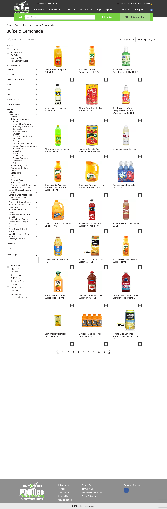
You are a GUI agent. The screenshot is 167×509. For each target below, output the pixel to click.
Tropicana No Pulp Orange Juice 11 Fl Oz (125, 260)
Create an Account (134, 3)
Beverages (28, 25)
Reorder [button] (108, 17)
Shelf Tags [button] (12, 255)
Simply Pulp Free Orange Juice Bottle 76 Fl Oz (56, 296)
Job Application (64, 500)
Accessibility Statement (93, 492)
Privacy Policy (88, 485)
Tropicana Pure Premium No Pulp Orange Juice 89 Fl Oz (91, 186)
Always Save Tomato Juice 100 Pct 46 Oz (91, 109)
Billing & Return (89, 496)
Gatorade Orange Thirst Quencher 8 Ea (90, 335)
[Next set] (109, 352)
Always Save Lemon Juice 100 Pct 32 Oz (57, 150)
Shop (9, 25)
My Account (62, 489)
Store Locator (63, 492)
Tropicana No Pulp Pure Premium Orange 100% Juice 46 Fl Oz (55, 187)
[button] (36, 69)
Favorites (146, 4)
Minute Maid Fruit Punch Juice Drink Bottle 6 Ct (90, 224)
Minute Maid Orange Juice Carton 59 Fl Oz (91, 260)
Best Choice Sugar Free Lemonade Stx (55, 335)
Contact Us (62, 496)
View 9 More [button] (22, 297)
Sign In (122, 3)
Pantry (17, 25)
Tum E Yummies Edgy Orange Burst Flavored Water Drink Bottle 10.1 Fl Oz (124, 112)
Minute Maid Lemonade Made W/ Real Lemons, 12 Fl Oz (126, 336)
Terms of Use (88, 489)
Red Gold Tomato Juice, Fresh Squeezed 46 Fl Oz (90, 150)
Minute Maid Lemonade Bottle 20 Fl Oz (55, 109)
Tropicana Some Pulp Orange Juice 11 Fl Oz (89, 70)
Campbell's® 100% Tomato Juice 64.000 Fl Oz (91, 296)
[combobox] (21, 17)
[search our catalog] (28, 17)
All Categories (13, 65)
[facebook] (151, 10)
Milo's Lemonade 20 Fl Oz (124, 149)
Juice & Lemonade (45, 25)
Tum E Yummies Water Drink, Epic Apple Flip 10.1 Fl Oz (125, 72)
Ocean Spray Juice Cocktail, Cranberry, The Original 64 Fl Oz (126, 297)
